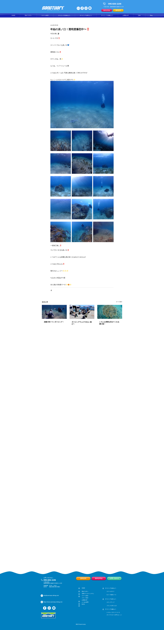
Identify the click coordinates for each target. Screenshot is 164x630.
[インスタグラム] (86, 8)
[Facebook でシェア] (51, 290)
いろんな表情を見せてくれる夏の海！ (109, 323)
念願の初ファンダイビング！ (54, 322)
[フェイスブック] (82, 8)
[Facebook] (44, 608)
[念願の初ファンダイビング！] (54, 312)
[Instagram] (49, 608)
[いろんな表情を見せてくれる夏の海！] (109, 312)
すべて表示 (119, 301)
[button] (45, 15)
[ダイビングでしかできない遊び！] (82, 312)
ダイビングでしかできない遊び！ (82, 323)
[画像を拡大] (60, 141)
